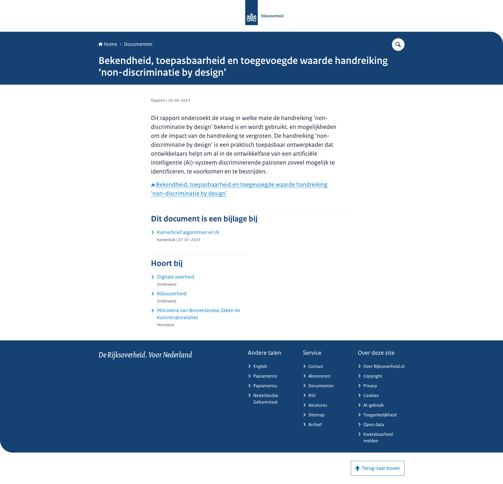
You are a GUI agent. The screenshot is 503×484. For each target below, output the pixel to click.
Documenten (138, 44)
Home (110, 44)
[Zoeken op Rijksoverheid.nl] (398, 44)
